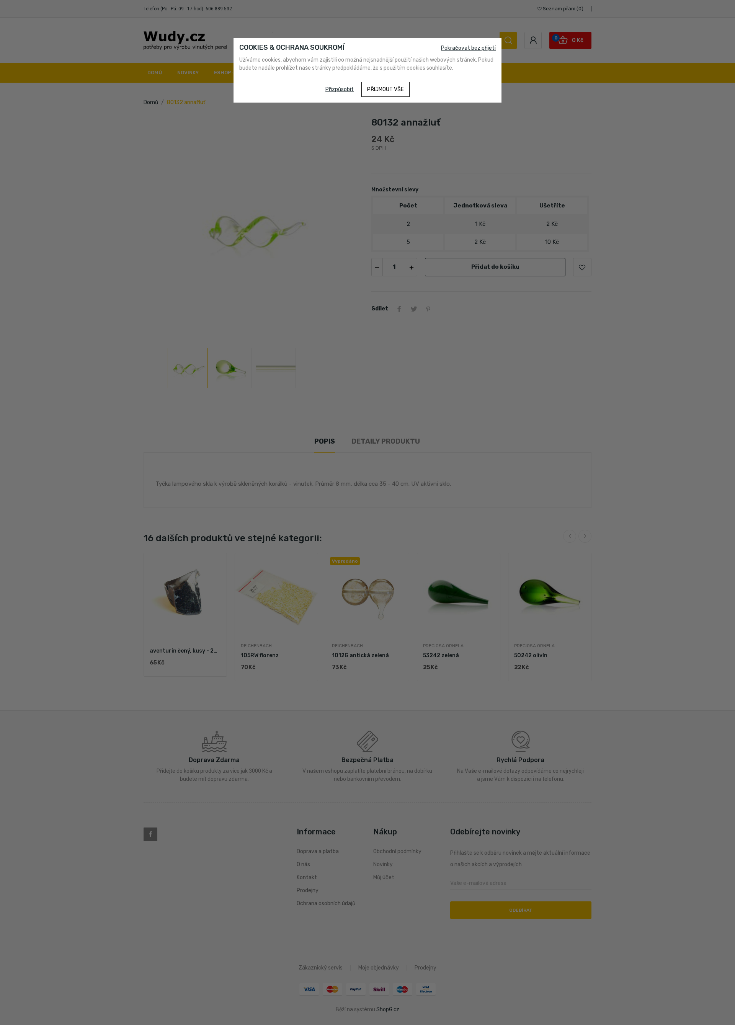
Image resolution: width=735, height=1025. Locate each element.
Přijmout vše (385, 89)
